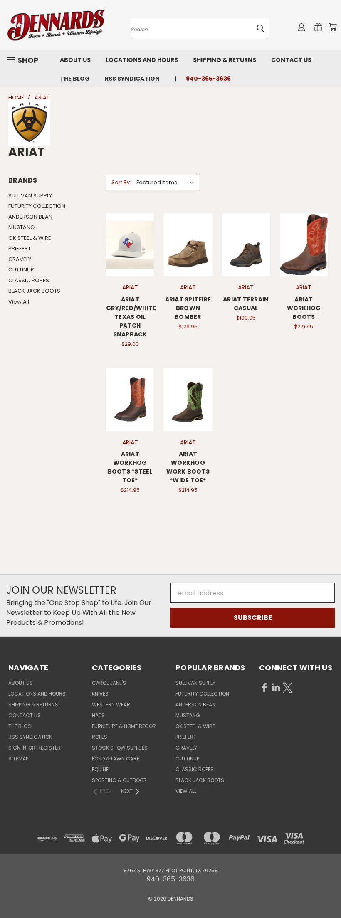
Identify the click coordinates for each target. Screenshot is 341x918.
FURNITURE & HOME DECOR (124, 726)
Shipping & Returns (224, 60)
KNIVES (100, 693)
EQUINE (100, 769)
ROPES (99, 736)
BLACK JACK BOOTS (34, 291)
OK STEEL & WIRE (29, 238)
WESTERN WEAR (111, 704)
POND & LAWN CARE (115, 758)
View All (18, 302)
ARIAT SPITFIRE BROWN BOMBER (188, 308)
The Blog (75, 78)
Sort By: (121, 182)
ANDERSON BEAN (30, 217)
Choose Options (188, 264)
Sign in (17, 747)
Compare (130, 236)
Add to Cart (129, 264)
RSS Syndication (132, 78)
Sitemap (18, 758)
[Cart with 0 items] (333, 27)
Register (49, 747)
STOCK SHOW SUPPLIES (120, 747)
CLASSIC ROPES (28, 280)
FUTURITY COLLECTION (36, 206)
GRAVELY (19, 259)
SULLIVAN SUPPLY (30, 196)
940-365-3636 (208, 78)
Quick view (130, 219)
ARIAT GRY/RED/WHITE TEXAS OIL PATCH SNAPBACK (131, 316)
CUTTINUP (21, 270)
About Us (75, 60)
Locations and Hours (142, 60)
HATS (98, 715)
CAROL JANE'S (109, 682)
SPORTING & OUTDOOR (119, 780)
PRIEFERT (19, 248)
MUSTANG (21, 227)
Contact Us (291, 60)
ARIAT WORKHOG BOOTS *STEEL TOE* (130, 467)
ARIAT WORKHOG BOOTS (304, 308)
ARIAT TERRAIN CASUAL (246, 303)
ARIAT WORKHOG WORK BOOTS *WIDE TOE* (188, 467)
